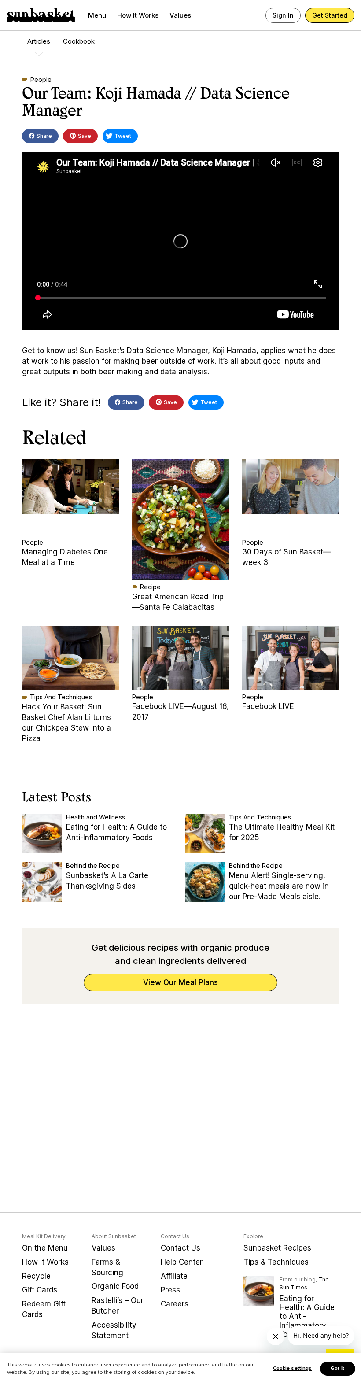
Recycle (36, 1276)
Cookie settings (292, 1368)
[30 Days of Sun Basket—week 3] (290, 497)
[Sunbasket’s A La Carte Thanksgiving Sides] (42, 882)
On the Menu (45, 1248)
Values (180, 15)
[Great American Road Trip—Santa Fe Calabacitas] (180, 519)
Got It (337, 1368)
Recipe (150, 587)
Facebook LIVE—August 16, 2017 (180, 711)
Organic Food (115, 1286)
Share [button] (43, 136)
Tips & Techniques (276, 1262)
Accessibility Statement (114, 1330)
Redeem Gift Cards (44, 1309)
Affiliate (174, 1276)
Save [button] (84, 136)
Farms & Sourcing (107, 1267)
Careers (174, 1303)
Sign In (283, 15)
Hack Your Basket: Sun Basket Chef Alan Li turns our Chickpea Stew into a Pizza (66, 722)
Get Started (329, 15)
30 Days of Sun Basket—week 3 (286, 557)
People (41, 79)
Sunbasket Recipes (277, 1248)
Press (170, 1289)
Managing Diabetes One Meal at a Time (65, 557)
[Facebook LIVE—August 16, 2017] (180, 658)
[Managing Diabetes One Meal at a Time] (70, 497)
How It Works (137, 15)
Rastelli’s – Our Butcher (118, 1305)
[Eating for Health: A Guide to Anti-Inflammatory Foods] (42, 833)
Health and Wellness (95, 817)
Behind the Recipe (93, 865)
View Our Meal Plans (180, 982)
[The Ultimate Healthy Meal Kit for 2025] (205, 833)
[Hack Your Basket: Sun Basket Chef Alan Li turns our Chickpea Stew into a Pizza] (70, 658)
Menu (97, 15)
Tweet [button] (122, 136)
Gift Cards (39, 1289)
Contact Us (180, 1248)
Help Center (182, 1262)
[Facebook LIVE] (290, 658)
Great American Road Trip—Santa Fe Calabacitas (178, 602)
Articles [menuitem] (38, 41)
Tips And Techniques (61, 697)
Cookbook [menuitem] (79, 41)
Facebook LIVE (268, 706)
